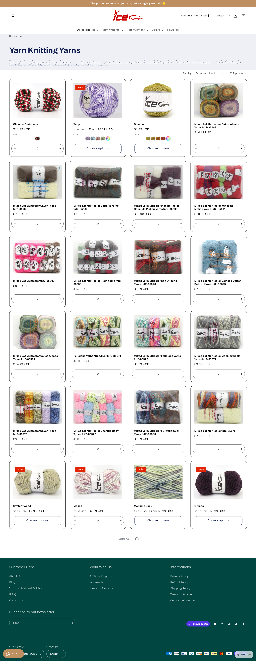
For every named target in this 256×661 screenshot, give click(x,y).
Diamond (139, 124)
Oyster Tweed (22, 506)
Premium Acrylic (62, 63)
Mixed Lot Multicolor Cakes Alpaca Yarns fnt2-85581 (35, 358)
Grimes (199, 506)
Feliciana (79, 577)
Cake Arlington (22, 653)
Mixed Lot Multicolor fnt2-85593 (34, 280)
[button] (13, 16)
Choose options (98, 148)
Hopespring (201, 653)
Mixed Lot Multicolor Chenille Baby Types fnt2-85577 (96, 433)
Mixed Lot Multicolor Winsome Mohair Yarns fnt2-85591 (213, 207)
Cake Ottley (81, 653)
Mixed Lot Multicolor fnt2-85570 (215, 431)
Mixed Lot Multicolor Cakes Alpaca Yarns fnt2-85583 (216, 126)
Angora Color (142, 577)
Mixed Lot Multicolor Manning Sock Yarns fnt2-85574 (217, 357)
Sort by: (187, 73)
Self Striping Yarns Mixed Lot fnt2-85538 (216, 579)
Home (12, 36)
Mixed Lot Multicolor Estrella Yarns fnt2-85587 (96, 207)
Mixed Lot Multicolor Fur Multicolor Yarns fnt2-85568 (156, 433)
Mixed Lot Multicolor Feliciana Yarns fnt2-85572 (157, 358)
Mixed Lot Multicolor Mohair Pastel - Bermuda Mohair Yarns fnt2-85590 (157, 207)
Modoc (77, 506)
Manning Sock (143, 506)
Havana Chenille (144, 653)
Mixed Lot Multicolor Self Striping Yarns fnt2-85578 (155, 282)
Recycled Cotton (221, 63)
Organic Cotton (135, 63)
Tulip (76, 124)
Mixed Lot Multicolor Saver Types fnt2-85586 (34, 207)
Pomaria (18, 577)
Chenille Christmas (25, 124)
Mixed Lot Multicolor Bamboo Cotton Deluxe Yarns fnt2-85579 (217, 282)
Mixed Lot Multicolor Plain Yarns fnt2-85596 (97, 282)
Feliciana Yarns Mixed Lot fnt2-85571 (97, 356)
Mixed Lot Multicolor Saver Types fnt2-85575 (34, 433)
